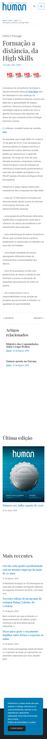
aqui (5, 132)
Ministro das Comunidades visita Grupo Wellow (22, 345)
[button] (34, 6)
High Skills (33, 91)
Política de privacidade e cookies (22, 722)
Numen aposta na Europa (21, 361)
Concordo (17, 728)
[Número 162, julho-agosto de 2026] (23, 474)
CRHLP (18, 65)
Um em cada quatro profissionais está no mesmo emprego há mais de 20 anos (23, 569)
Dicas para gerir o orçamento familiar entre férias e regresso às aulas (23, 635)
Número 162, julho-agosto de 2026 (23, 505)
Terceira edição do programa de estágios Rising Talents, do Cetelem (22, 602)
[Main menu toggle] (41, 6)
